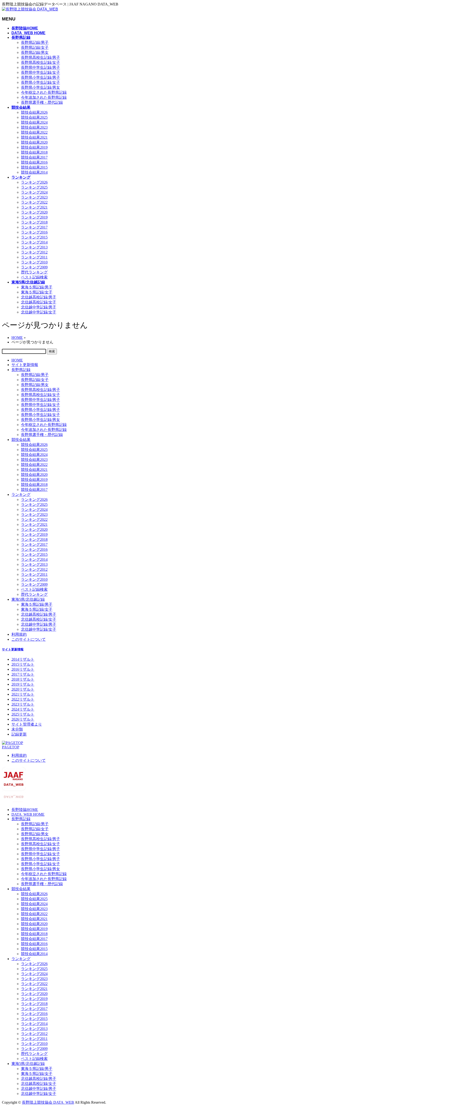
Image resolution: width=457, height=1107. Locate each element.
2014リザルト (22, 659)
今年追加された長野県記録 (44, 97)
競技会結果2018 (34, 152)
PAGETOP (10, 747)
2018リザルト (22, 679)
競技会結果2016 (34, 162)
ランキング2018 (34, 222)
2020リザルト (22, 689)
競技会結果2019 (34, 147)
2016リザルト (22, 669)
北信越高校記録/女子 (38, 302)
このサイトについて (28, 639)
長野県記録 (20, 370)
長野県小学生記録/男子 (40, 77)
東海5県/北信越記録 (28, 599)
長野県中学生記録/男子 (40, 67)
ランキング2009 (34, 267)
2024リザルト (22, 709)
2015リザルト (22, 664)
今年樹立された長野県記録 (44, 92)
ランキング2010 (34, 262)
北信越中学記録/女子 (38, 312)
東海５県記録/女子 (36, 292)
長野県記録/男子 (35, 42)
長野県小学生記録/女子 (40, 82)
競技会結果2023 (34, 127)
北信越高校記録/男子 (38, 297)
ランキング (20, 495)
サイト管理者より (26, 724)
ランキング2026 (34, 182)
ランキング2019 (34, 217)
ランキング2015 (34, 237)
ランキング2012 (34, 252)
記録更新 (19, 734)
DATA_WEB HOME (28, 814)
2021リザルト (22, 694)
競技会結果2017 (34, 157)
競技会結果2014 (34, 172)
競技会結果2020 (34, 142)
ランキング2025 (34, 187)
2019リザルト (22, 684)
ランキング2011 (34, 257)
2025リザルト (22, 714)
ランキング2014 (34, 242)
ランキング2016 (34, 232)
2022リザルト (22, 699)
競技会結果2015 (34, 167)
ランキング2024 (34, 192)
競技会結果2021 (34, 137)
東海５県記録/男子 (36, 287)
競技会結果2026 (34, 112)
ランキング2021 (34, 207)
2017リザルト (22, 674)
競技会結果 (20, 440)
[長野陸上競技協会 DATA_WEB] (30, 9)
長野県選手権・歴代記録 (42, 102)
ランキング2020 (34, 212)
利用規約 (19, 634)
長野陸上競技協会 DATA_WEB (48, 1102)
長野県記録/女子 (35, 47)
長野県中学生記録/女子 (40, 72)
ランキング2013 (34, 247)
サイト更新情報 (24, 365)
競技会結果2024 (34, 122)
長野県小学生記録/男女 (40, 87)
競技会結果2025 (34, 117)
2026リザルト (22, 719)
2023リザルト (22, 704)
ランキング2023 (34, 197)
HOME (17, 360)
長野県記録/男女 (35, 52)
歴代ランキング (34, 272)
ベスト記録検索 (34, 277)
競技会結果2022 (34, 132)
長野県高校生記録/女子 (40, 62)
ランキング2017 (34, 227)
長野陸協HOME (24, 810)
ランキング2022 (34, 202)
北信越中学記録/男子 (38, 307)
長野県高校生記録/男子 (40, 57)
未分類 (17, 729)
